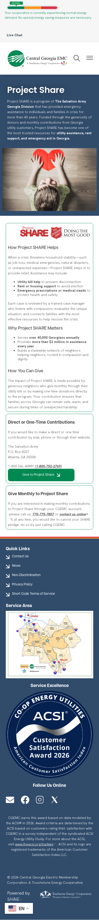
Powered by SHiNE (18, 896)
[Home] (36, 58)
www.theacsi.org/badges (34, 844)
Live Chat (14, 35)
